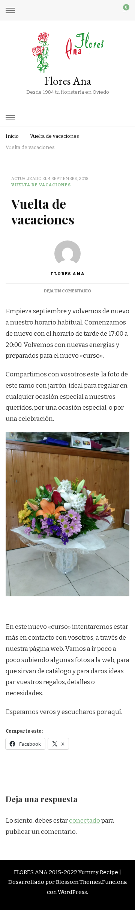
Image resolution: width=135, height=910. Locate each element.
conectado (84, 820)
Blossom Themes (78, 882)
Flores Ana (67, 81)
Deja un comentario (67, 291)
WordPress (72, 892)
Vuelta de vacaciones (41, 184)
